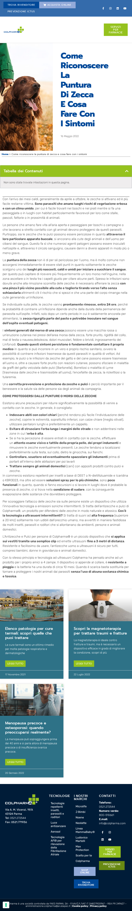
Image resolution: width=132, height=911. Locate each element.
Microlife (81, 806)
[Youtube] (125, 8)
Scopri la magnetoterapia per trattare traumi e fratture (100, 631)
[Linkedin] (117, 8)
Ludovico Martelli (81, 839)
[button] (126, 171)
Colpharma (83, 861)
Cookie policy (80, 906)
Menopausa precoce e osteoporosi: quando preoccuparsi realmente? (28, 727)
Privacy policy (98, 906)
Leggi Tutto (15, 663)
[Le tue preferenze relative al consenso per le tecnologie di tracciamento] (6, 905)
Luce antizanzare (58, 824)
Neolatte (81, 823)
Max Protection (82, 848)
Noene (80, 817)
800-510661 (106, 815)
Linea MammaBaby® (85, 830)
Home (5, 154)
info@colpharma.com (112, 823)
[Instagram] (110, 8)
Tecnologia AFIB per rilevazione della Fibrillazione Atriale (58, 845)
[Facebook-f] (103, 8)
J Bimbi (80, 812)
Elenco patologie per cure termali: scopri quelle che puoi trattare (29, 633)
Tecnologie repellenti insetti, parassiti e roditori (57, 810)
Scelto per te (84, 855)
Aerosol (55, 831)
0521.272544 (18, 818)
